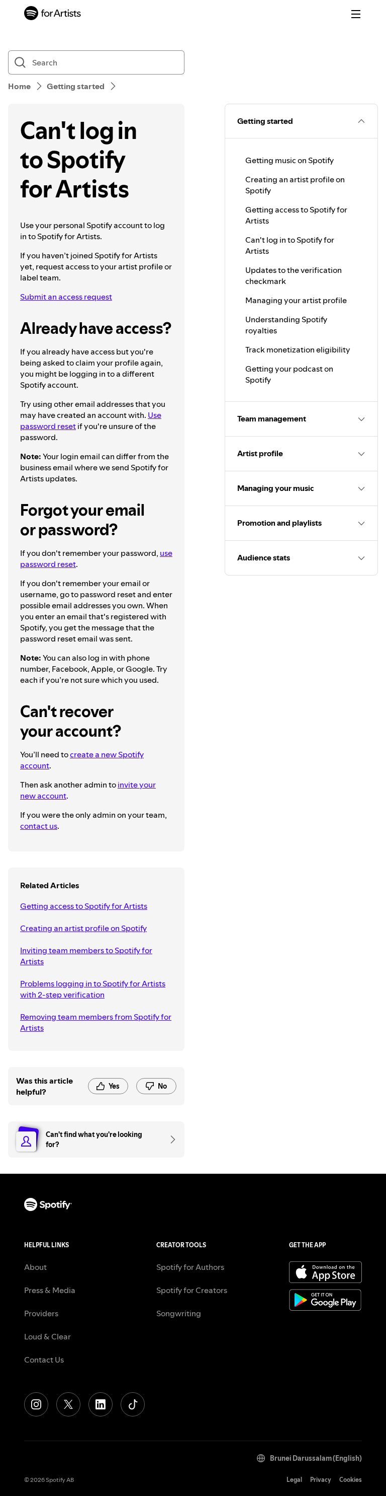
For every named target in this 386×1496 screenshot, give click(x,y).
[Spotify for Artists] (52, 14)
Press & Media (49, 1290)
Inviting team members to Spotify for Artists (86, 956)
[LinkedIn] (100, 1404)
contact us (38, 825)
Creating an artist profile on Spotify (83, 928)
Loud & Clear (47, 1336)
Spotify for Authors (190, 1266)
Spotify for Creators (191, 1290)
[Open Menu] (356, 14)
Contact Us (44, 1359)
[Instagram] (36, 1404)
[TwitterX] (68, 1404)
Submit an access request (66, 296)
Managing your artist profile (296, 300)
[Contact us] (169, 1139)
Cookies (350, 1479)
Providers (41, 1313)
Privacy (320, 1479)
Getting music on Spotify (289, 160)
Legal (294, 1479)
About (35, 1266)
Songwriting (178, 1313)
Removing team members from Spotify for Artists (95, 1022)
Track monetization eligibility (297, 349)
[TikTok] (133, 1404)
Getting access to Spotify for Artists (83, 905)
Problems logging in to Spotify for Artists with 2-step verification (92, 989)
